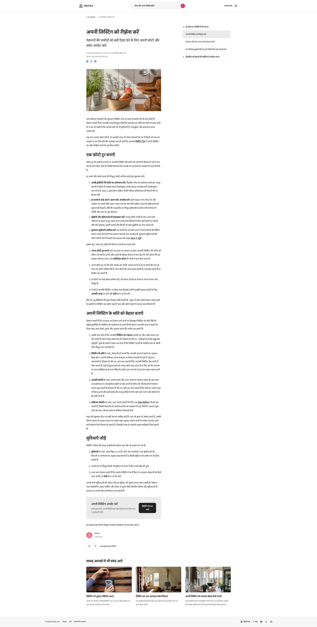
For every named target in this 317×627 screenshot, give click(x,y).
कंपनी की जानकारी (80, 622)
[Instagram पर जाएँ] (271, 622)
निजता (65, 622)
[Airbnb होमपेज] (81, 6)
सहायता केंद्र (228, 6)
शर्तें (70, 622)
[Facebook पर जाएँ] (261, 622)
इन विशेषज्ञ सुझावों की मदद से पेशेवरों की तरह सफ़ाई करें (206, 49)
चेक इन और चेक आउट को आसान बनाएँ (200, 42)
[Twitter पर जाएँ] (266, 622)
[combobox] (156, 5)
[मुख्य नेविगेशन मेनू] (235, 5)
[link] (87, 61)
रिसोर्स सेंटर (88, 6)
